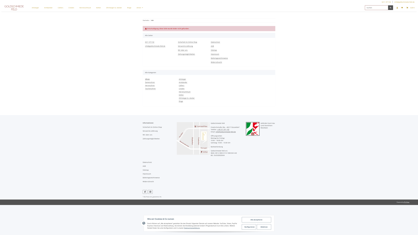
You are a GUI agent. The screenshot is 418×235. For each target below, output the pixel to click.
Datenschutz (215, 42)
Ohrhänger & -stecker (187, 98)
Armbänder (183, 82)
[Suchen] (390, 7)
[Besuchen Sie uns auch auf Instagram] (150, 192)
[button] (397, 7)
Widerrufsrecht (216, 62)
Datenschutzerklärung (192, 228)
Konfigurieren (249, 227)
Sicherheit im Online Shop (187, 42)
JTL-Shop (406, 202)
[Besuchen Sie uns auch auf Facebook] (145, 192)
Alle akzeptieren (256, 220)
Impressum (215, 54)
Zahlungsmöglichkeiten (186, 54)
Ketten (181, 95)
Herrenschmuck (184, 92)
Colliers (181, 85)
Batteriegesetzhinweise (219, 58)
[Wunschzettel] (402, 7)
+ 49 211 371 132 (223, 129)
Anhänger (182, 79)
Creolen (182, 89)
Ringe (181, 101)
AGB (212, 46)
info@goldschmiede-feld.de (404, 2)
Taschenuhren (150, 89)
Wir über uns (183, 50)
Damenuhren (150, 82)
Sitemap (214, 50)
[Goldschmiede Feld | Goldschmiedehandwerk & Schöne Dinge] (14, 7)
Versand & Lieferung (185, 46)
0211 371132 (386, 2)
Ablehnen (264, 227)
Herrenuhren (150, 85)
